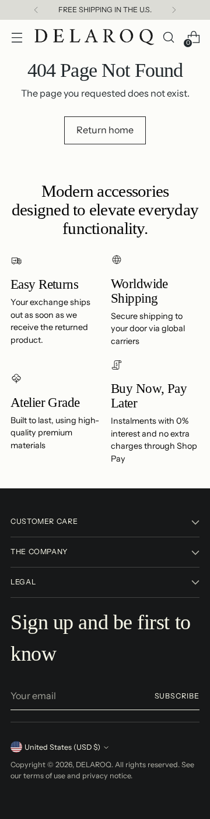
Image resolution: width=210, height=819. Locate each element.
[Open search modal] (168, 37)
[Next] (174, 10)
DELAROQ (93, 764)
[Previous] (36, 10)
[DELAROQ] (94, 37)
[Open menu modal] (17, 37)
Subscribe (177, 696)
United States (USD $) (62, 747)
